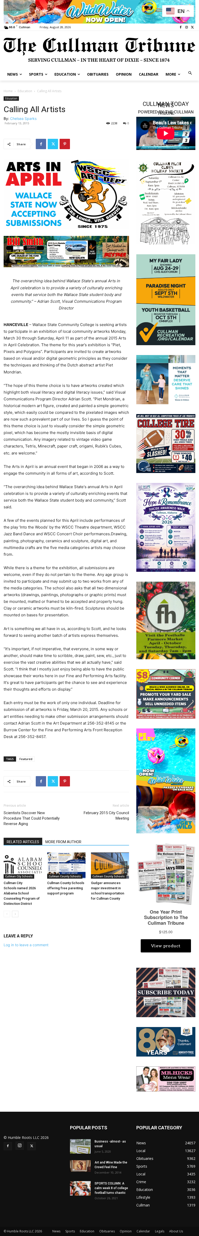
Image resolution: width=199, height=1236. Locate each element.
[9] (66, 251)
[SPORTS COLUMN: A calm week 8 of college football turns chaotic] (80, 1188)
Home (8, 91)
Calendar (143, 1231)
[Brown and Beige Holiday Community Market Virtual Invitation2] (165, 202)
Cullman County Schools (65, 876)
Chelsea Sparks (23, 118)
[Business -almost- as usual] (80, 1146)
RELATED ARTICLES (23, 842)
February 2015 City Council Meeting (106, 816)
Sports (70, 1231)
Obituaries (107, 1231)
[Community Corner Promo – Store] (165, 693)
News (56, 1231)
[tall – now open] (165, 780)
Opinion (126, 1231)
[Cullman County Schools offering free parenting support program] (66, 865)
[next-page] (15, 914)
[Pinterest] (65, 144)
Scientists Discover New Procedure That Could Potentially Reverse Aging (32, 818)
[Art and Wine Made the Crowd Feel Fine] (80, 1166)
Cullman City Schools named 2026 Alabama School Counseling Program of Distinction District (22, 893)
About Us (176, 1231)
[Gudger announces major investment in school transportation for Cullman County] (110, 865)
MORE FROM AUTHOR (63, 842)
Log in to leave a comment (26, 945)
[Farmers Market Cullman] (165, 619)
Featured (25, 759)
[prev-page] (7, 914)
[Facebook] (181, 28)
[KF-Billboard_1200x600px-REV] (165, 1041)
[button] (190, 73)
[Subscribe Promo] (165, 991)
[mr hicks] (165, 1078)
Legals (159, 1231)
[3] (165, 379)
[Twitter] (192, 28)
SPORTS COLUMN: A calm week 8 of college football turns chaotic (111, 1188)
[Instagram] (186, 28)
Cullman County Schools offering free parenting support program (65, 888)
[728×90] (99, 12)
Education (25, 91)
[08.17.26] (165, 299)
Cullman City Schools (19, 876)
